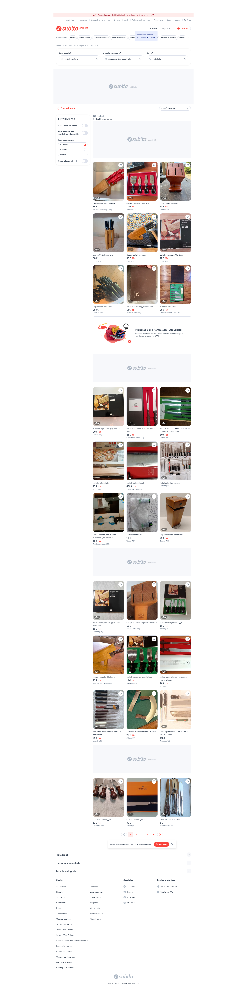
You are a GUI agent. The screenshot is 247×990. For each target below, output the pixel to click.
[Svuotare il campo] (97, 59)
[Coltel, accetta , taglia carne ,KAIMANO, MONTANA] (108, 519)
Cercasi (63, 154)
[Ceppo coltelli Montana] (108, 289)
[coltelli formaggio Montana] (175, 238)
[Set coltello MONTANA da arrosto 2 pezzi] (142, 413)
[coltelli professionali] (142, 466)
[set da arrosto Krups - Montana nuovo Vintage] (175, 661)
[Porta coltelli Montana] (175, 186)
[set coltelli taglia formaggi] (175, 607)
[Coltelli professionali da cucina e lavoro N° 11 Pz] (175, 716)
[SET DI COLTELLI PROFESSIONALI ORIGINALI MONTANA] (175, 413)
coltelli (72, 37)
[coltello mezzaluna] (142, 519)
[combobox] (79, 59)
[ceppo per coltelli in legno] (108, 661)
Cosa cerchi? (65, 53)
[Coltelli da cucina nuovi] (175, 802)
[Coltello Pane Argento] (142, 802)
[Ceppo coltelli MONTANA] (108, 186)
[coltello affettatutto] (108, 466)
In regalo (63, 149)
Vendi (185, 28)
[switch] (85, 125)
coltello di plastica (168, 37)
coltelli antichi (84, 37)
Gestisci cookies (63, 919)
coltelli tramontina (101, 37)
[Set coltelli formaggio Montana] (142, 289)
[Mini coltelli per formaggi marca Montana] (108, 607)
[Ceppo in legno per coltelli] (175, 519)
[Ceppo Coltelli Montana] (108, 238)
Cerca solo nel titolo (67, 125)
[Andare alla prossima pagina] (160, 834)
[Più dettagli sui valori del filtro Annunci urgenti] (75, 161)
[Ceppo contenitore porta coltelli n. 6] (142, 607)
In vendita (64, 144)
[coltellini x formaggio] (108, 802)
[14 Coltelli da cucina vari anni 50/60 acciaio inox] (108, 716)
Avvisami (163, 844)
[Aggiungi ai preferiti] (120, 165)
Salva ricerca (68, 108)
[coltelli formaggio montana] (142, 186)
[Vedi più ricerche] (188, 37)
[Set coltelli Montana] (175, 289)
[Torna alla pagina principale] (72, 28)
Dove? (150, 53)
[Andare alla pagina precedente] (124, 834)
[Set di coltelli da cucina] (175, 466)
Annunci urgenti (65, 161)
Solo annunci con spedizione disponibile (69, 132)
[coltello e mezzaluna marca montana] (142, 716)
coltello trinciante (119, 37)
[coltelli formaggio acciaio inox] (142, 661)
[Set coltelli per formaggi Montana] (108, 413)
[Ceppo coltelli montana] (142, 238)
